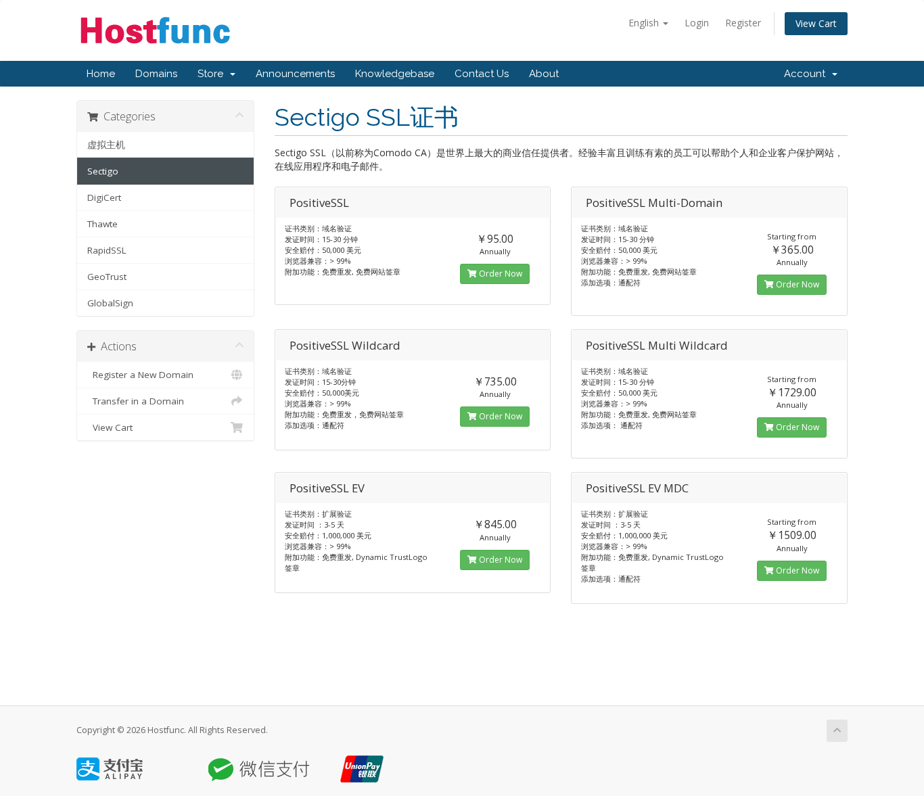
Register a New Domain (140, 375)
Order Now (499, 273)
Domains (156, 74)
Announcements (295, 74)
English (645, 22)
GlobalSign (110, 303)
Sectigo (102, 171)
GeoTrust (106, 277)
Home (101, 74)
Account (807, 74)
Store (213, 74)
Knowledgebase (394, 74)
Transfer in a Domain (135, 401)
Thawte (102, 224)
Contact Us (482, 74)
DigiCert (104, 197)
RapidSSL (106, 250)
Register (743, 22)
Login (697, 22)
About (544, 74)
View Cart (816, 23)
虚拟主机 (106, 145)
